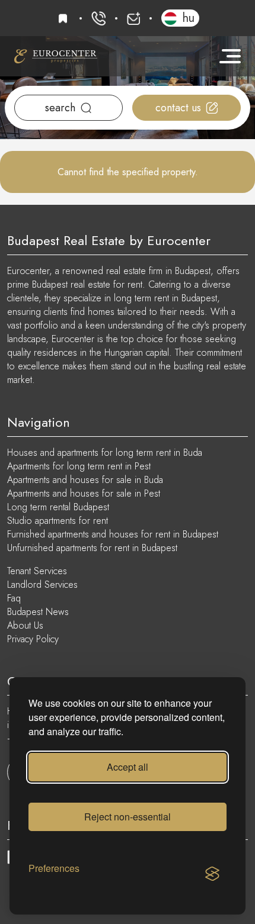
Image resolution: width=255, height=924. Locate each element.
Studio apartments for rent (57, 520)
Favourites (65, 18)
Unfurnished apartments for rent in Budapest (92, 548)
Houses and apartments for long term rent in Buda (104, 452)
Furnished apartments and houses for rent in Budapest (112, 534)
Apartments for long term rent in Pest (79, 466)
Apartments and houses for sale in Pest (83, 493)
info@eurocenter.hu (133, 18)
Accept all (127, 767)
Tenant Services (37, 571)
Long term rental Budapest (58, 507)
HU (189, 18)
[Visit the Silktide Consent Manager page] (212, 874)
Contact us (178, 107)
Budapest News (38, 612)
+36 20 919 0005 (98, 18)
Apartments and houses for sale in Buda (85, 480)
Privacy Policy (33, 639)
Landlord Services (42, 584)
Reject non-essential (127, 816)
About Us (25, 625)
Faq (14, 598)
